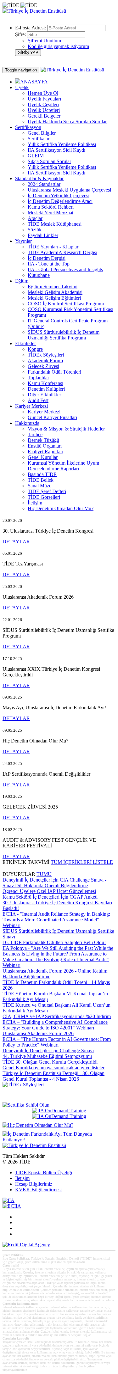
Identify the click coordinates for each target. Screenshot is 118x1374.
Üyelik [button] (22, 87)
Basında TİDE (42, 474)
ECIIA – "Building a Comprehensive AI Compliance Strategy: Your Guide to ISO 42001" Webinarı (55, 1024)
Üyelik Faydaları (44, 98)
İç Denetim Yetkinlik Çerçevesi (58, 195)
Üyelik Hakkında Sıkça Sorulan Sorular (67, 121)
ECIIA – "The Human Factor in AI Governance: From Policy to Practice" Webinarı (57, 1041)
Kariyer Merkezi (44, 411)
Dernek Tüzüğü (43, 440)
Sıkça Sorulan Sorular (49, 161)
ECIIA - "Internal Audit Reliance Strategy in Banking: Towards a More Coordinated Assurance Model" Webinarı (56, 919)
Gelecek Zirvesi (43, 366)
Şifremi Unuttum (44, 40)
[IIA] (8, 1200)
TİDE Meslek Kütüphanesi (54, 224)
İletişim (35, 502)
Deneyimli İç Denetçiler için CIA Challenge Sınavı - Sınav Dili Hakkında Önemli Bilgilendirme (54, 882)
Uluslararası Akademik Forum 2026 (38, 1033)
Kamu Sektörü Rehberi (51, 207)
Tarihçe (35, 434)
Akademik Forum (45, 360)
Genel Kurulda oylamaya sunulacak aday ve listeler (53, 1067)
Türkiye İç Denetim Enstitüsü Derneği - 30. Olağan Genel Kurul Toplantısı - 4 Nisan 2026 (53, 1076)
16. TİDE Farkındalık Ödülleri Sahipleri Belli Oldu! (54, 942)
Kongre (35, 349)
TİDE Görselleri (44, 497)
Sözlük (35, 229)
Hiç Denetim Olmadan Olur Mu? (60, 508)
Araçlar (35, 218)
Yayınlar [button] (23, 241)
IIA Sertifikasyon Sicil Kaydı (56, 150)
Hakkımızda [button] (27, 423)
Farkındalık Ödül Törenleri (54, 372)
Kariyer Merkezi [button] (31, 406)
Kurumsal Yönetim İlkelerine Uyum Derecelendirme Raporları (63, 465)
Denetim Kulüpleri (46, 389)
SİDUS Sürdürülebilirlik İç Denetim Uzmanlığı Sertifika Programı (63, 334)
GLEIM (36, 155)
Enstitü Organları (45, 446)
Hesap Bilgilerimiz (33, 1184)
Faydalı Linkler (43, 235)
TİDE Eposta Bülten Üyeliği (43, 1172)
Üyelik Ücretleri (44, 110)
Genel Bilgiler (42, 133)
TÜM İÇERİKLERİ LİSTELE (82, 862)
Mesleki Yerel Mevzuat (50, 212)
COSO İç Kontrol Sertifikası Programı (66, 303)
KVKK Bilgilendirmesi (38, 1189)
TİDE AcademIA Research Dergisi (62, 252)
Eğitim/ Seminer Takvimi (52, 286)
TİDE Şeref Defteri (47, 491)
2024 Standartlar (44, 184)
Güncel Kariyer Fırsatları (52, 417)
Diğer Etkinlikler (44, 394)
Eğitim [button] (21, 281)
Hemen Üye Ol (43, 93)
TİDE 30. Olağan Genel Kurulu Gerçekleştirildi (50, 1062)
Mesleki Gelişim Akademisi (55, 292)
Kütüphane (39, 275)
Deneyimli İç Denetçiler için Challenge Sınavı (48, 1050)
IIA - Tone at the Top (49, 263)
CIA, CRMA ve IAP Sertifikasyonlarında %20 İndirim (57, 1016)
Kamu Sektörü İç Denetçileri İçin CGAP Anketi (50, 897)
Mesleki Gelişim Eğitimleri (54, 298)
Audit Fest (38, 400)
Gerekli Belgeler (44, 116)
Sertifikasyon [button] (28, 127)
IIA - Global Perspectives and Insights (65, 269)
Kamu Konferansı (45, 383)
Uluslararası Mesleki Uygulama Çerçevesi (69, 189)
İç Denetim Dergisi (46, 258)
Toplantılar (38, 377)
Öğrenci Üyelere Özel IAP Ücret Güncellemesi (49, 891)
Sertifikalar (38, 138)
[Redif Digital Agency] (26, 1244)
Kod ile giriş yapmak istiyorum (58, 46)
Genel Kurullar (43, 457)
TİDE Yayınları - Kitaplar (53, 246)
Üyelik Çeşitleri (43, 104)
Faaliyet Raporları (45, 451)
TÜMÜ (44, 874)
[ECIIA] (12, 1206)
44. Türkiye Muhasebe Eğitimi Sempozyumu (47, 1056)
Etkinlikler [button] (25, 343)
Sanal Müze (39, 485)
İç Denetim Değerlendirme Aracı (60, 201)
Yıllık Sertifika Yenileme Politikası (62, 144)
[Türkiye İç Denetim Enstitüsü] (34, 11)
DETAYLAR (16, 541)
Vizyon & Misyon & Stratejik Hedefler (66, 428)
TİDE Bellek (40, 480)
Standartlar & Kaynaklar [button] (39, 178)
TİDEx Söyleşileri (46, 354)
